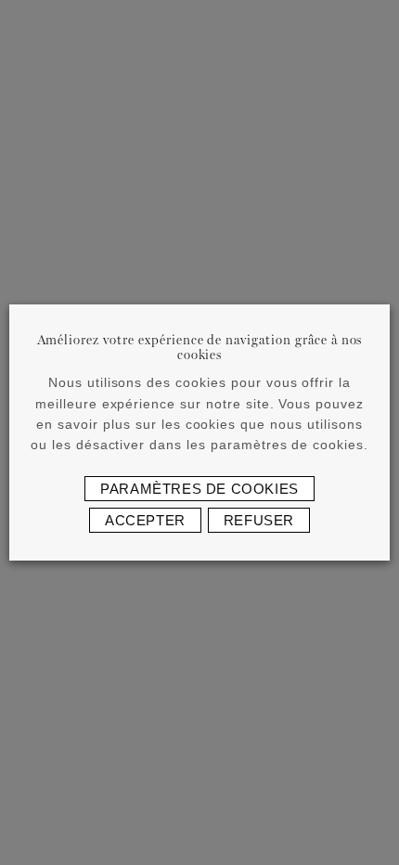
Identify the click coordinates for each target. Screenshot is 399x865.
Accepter (145, 520)
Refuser (259, 520)
